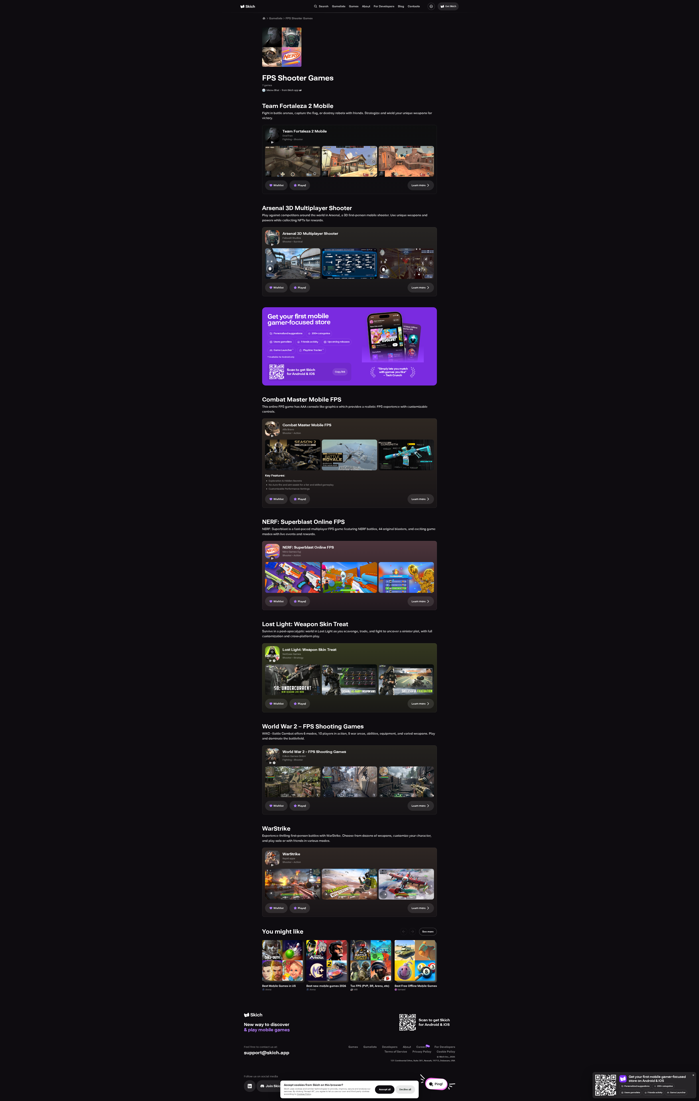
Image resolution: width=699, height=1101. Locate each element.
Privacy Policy (421, 1051)
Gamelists (338, 6)
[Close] (693, 1075)
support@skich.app (266, 1052)
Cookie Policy (446, 1051)
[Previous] (403, 931)
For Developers (384, 6)
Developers (389, 1047)
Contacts (414, 6)
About (366, 6)
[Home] (247, 6)
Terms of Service (395, 1051)
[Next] (412, 931)
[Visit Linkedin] (250, 1086)
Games (353, 6)
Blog (401, 6)
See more (428, 931)
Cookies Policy (304, 1094)
